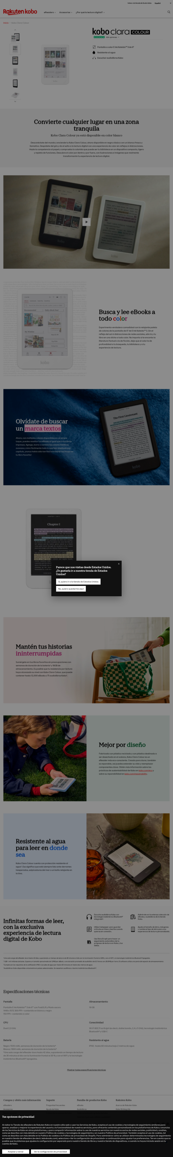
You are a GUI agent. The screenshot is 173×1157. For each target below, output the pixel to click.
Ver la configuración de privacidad (50, 1151)
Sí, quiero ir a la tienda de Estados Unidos (78, 581)
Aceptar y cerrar (16, 1151)
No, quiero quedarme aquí (71, 588)
